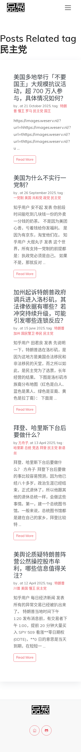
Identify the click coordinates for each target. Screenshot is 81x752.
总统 (28, 448)
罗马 (28, 111)
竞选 (35, 448)
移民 (39, 333)
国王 (47, 111)
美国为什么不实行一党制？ (40, 181)
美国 (28, 198)
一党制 (19, 198)
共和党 (37, 198)
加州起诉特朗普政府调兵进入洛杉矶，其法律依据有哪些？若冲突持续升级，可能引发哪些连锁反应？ (40, 306)
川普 (17, 588)
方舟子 (23, 443)
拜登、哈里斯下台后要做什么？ (40, 431)
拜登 (43, 448)
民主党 (38, 111)
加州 (17, 333)
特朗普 (59, 328)
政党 (46, 198)
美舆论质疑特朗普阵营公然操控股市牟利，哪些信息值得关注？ (40, 565)
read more (25, 159)
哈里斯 (19, 448)
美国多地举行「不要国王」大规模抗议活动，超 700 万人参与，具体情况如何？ (40, 87)
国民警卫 (28, 333)
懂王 (21, 111)
